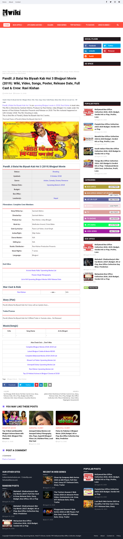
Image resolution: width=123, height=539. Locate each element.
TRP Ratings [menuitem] (75, 25)
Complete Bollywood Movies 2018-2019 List (41, 356)
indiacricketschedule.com (11, 477)
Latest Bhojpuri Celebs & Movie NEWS (41, 351)
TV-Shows (100, 218)
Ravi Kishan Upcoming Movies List (41, 369)
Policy (119, 536)
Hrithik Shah (8, 93)
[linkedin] (92, 51)
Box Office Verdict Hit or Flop (100, 193)
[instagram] (114, 1)
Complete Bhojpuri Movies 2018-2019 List (41, 347)
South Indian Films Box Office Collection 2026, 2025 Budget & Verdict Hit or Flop (107, 151)
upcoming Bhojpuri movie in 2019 (47, 105)
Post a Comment (8, 459)
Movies (100, 206)
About (11, 2)
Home (4, 2)
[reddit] (92, 56)
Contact (18, 2)
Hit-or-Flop (100, 199)
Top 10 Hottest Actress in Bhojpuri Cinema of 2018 (41, 373)
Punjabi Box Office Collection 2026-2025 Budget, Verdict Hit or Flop (107, 126)
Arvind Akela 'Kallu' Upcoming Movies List (41, 270)
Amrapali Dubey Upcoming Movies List (41, 365)
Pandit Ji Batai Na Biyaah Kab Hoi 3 (16, 105)
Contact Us (110, 536)
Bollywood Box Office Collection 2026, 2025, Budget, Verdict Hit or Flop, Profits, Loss (107, 113)
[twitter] (110, 1)
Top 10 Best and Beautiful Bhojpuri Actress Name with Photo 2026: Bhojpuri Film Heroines (13, 434)
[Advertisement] (41, 54)
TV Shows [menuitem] (90, 25)
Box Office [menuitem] (17, 25)
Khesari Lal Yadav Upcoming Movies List (41, 360)
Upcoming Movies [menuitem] (34, 25)
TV (100, 212)
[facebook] (106, 1)
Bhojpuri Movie (12, 379)
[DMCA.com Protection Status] (91, 288)
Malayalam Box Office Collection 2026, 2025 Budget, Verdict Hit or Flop (107, 276)
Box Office (100, 187)
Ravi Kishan (11, 71)
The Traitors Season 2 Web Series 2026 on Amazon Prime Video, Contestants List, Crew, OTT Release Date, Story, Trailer (66, 497)
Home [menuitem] (6, 25)
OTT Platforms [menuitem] (10, 31)
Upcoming (100, 225)
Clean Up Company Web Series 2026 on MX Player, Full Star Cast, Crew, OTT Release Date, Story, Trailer (66, 481)
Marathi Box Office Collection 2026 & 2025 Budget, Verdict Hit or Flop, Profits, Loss (107, 138)
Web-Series (100, 231)
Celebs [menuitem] (50, 25)
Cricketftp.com (27, 477)
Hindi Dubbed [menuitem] (104, 25)
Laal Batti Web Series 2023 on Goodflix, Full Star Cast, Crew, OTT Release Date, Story (107, 503)
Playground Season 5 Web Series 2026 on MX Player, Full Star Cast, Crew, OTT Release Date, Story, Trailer (66, 513)
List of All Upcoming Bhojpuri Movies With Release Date (41, 279)
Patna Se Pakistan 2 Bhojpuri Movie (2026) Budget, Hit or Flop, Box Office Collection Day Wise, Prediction (67, 434)
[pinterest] (119, 1)
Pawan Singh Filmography (41, 275)
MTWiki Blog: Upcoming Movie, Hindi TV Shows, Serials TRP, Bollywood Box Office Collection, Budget (47, 536)
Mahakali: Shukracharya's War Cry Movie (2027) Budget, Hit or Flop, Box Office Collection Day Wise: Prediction (107, 263)
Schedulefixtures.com (10, 480)
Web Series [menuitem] (61, 25)
